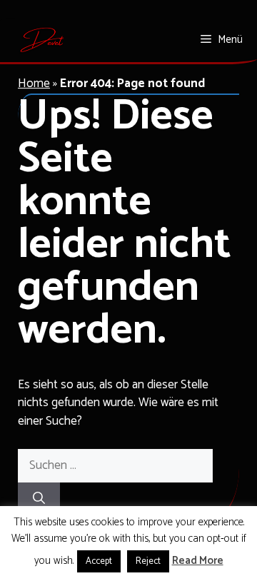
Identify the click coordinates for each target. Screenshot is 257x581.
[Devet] (42, 40)
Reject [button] (148, 561)
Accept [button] (99, 561)
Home (34, 84)
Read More (197, 561)
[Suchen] (39, 500)
